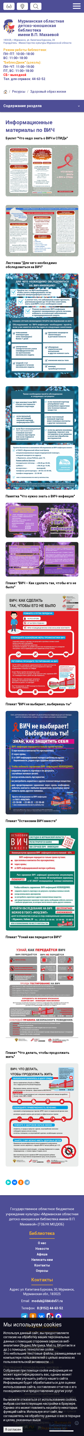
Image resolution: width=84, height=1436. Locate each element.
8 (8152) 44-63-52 (50, 1308)
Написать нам (42, 1259)
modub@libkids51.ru (47, 1301)
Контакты (42, 1265)
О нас (42, 1243)
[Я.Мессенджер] (8, 1182)
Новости (42, 1248)
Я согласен (13, 1429)
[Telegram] (27, 1182)
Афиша (42, 1254)
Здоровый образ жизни (48, 91)
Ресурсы (18, 91)
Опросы (42, 1271)
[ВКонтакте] (14, 1182)
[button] (42, 106)
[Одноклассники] (21, 1182)
